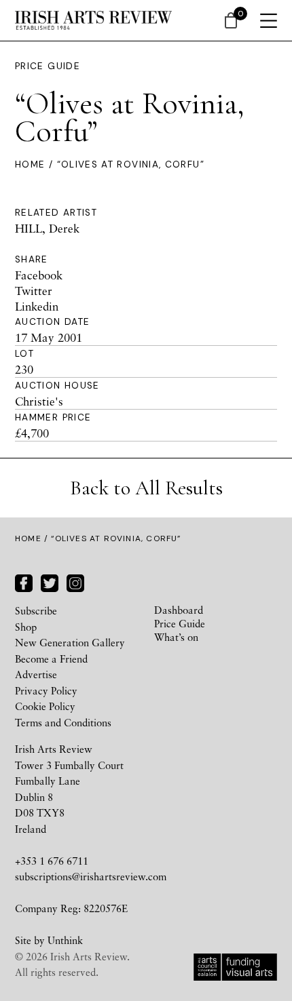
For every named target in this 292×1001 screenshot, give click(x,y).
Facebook (38, 275)
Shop (26, 627)
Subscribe (36, 610)
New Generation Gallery (70, 642)
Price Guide (47, 66)
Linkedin (36, 306)
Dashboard (178, 610)
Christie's (39, 401)
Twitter (33, 290)
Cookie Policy (45, 706)
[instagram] (75, 581)
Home (30, 164)
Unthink (65, 940)
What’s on (176, 637)
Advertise (36, 674)
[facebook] (24, 581)
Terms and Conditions (63, 722)
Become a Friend (51, 658)
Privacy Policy (46, 690)
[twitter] (49, 581)
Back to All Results (146, 487)
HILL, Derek (47, 228)
